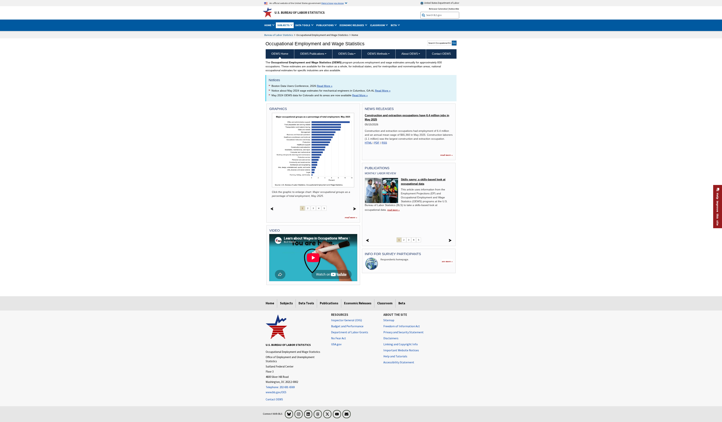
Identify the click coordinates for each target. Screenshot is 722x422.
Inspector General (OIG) (346, 320)
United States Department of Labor (441, 3)
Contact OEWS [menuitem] (441, 53)
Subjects (286, 303)
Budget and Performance (347, 326)
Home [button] (268, 25)
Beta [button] (394, 25)
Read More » (324, 85)
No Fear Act (338, 338)
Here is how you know (332, 3)
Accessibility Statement (398, 362)
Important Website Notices (401, 350)
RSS (384, 142)
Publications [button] (325, 25)
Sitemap (388, 320)
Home (270, 303)
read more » (351, 217)
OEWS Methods (377, 53)
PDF (376, 142)
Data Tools (306, 303)
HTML (368, 142)
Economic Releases (357, 303)
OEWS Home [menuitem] (279, 53)
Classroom (385, 303)
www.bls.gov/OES (276, 392)
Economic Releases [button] (352, 25)
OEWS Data (345, 53)
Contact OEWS (274, 399)
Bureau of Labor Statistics (278, 35)
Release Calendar (438, 8)
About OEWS (409, 53)
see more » (447, 261)
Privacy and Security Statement (403, 332)
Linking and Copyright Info (400, 344)
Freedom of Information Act (401, 326)
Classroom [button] (377, 25)
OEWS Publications (312, 53)
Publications (329, 303)
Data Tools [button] (303, 25)
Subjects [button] (283, 25)
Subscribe (454, 8)
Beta (401, 303)
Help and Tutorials (395, 356)
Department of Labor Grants (349, 332)
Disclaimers (390, 338)
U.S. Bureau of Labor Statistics (300, 13)
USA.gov (336, 344)
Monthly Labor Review (380, 173)
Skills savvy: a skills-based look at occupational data (423, 181)
